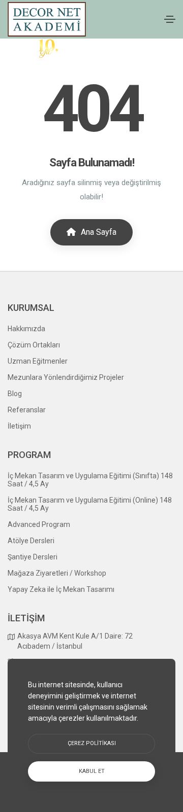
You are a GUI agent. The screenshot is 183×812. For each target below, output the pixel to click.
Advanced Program (39, 524)
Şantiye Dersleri (32, 557)
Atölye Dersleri (31, 541)
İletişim (19, 426)
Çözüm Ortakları (34, 345)
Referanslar (27, 410)
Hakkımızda (26, 329)
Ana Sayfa (97, 232)
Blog (15, 394)
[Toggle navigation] (169, 19)
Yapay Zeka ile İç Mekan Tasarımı (61, 589)
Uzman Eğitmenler (38, 361)
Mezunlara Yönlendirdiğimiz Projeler (66, 377)
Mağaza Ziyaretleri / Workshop (57, 573)
